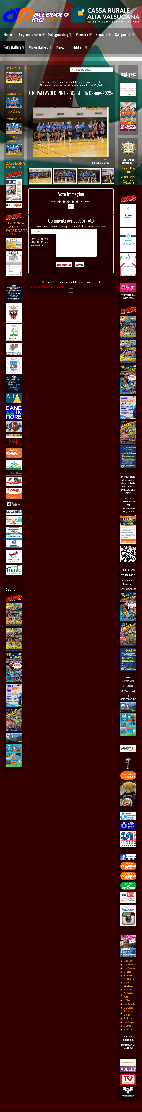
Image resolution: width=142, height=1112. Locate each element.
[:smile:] (34, 238)
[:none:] (34, 242)
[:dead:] (47, 242)
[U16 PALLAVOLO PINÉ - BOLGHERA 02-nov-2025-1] (71, 156)
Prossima (98, 159)
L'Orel (127, 1025)
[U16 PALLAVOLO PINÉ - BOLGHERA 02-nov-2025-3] (89, 175)
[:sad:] (43, 242)
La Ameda (129, 1004)
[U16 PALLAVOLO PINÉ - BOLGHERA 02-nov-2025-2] (65, 175)
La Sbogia (130, 964)
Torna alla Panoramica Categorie (46, 77)
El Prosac (129, 1018)
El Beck (128, 975)
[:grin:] (43, 238)
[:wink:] (47, 238)
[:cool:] (38, 238)
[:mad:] (38, 242)
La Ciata (128, 1007)
